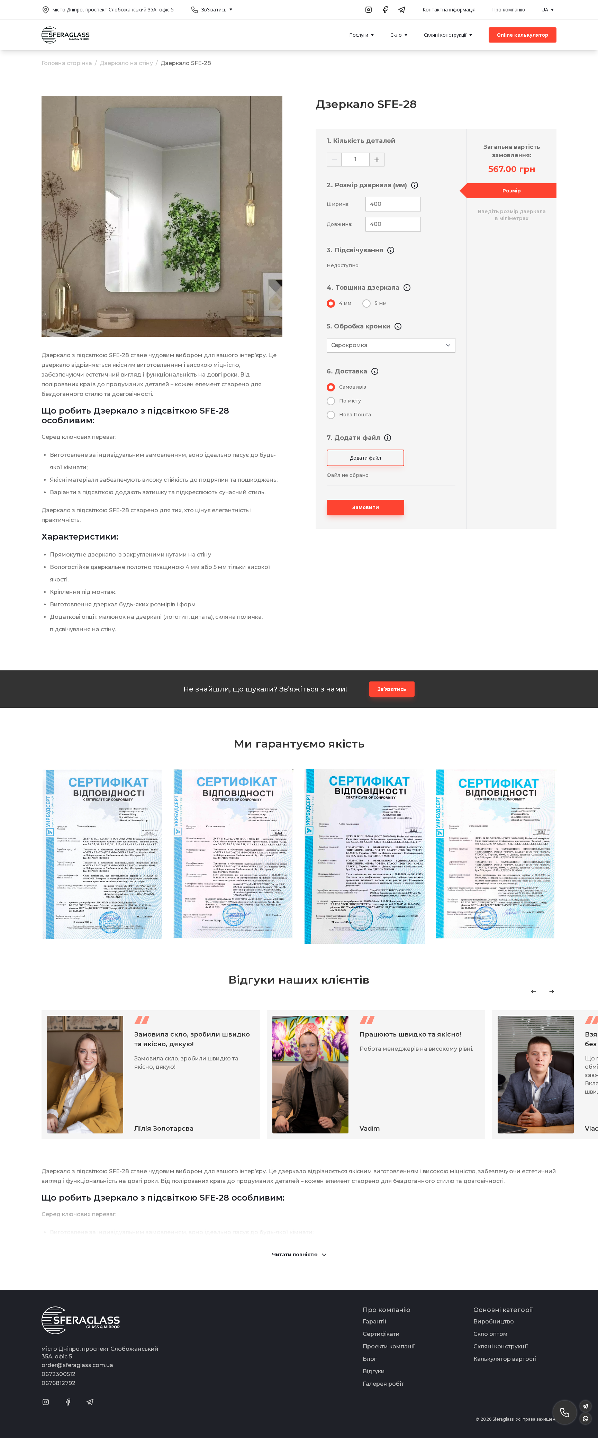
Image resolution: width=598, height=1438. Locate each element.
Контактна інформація (449, 9)
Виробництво (493, 1321)
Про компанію (508, 9)
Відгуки (374, 1371)
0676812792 (58, 1383)
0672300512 (58, 1374)
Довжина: (339, 224)
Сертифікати (381, 1334)
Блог (370, 1359)
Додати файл (365, 457)
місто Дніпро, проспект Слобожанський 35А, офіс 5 (113, 9)
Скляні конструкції (500, 1346)
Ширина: (338, 204)
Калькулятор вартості (504, 1359)
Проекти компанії (389, 1346)
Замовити (365, 507)
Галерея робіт (383, 1384)
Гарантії (375, 1321)
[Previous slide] (533, 991)
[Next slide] (551, 991)
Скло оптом (490, 1334)
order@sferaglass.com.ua (77, 1365)
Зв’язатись (392, 689)
